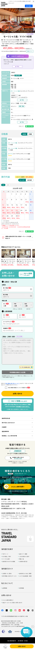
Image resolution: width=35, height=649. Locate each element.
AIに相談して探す (6, 556)
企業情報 (4, 588)
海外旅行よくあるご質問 (25, 573)
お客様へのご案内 (7, 573)
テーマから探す (6, 559)
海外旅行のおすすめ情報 (8, 561)
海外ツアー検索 (23, 554)
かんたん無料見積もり (7, 600)
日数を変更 (17, 75)
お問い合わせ (17, 393)
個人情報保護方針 (11, 640)
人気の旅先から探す (24, 556)
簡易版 (24, 134)
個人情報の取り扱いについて (12, 383)
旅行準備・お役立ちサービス (9, 576)
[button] (2, 29)
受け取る (28, 6)
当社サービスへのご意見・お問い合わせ (12, 602)
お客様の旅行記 (23, 561)
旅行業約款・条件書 (23, 640)
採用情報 (21, 588)
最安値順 (29, 180)
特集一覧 (21, 559)
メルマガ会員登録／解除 (25, 576)
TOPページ (5, 554)
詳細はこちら (29, 51)
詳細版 (30, 134)
